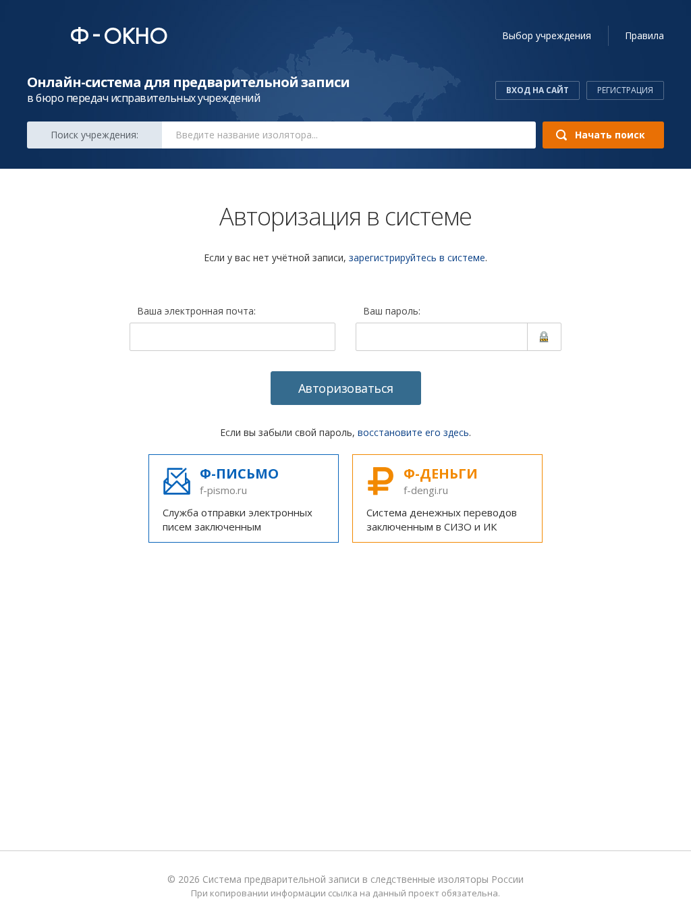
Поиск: (94, 134)
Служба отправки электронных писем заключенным (237, 498)
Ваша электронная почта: (196, 311)
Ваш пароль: (391, 311)
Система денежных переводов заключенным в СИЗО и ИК (441, 498)
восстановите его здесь (413, 432)
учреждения (546, 35)
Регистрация (625, 90)
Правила (644, 35)
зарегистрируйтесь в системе (417, 257)
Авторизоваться (345, 388)
